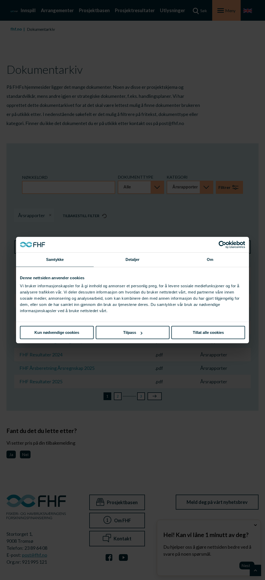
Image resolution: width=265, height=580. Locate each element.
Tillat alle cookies (208, 332)
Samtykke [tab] (55, 259)
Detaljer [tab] (133, 259)
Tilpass (129, 332)
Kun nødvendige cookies (56, 332)
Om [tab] (210, 259)
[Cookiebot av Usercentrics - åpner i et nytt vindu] (222, 244)
